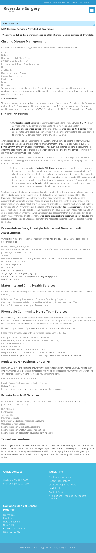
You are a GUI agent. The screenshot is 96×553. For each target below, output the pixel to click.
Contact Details (56, 492)
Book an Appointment (60, 477)
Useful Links (55, 488)
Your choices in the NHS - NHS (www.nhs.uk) (64, 109)
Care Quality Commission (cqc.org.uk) (58, 180)
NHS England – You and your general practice (68, 497)
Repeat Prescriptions (59, 480)
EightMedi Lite (48, 547)
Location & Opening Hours (62, 484)
